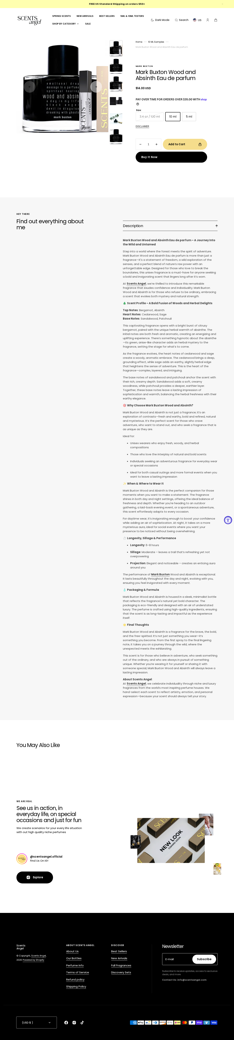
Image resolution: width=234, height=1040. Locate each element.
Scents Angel (38, 955)
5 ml (191, 117)
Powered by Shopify (33, 959)
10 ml (174, 117)
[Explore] (21, 858)
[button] (181, 20)
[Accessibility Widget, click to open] (228, 520)
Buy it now (149, 157)
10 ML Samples (156, 41)
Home (139, 41)
